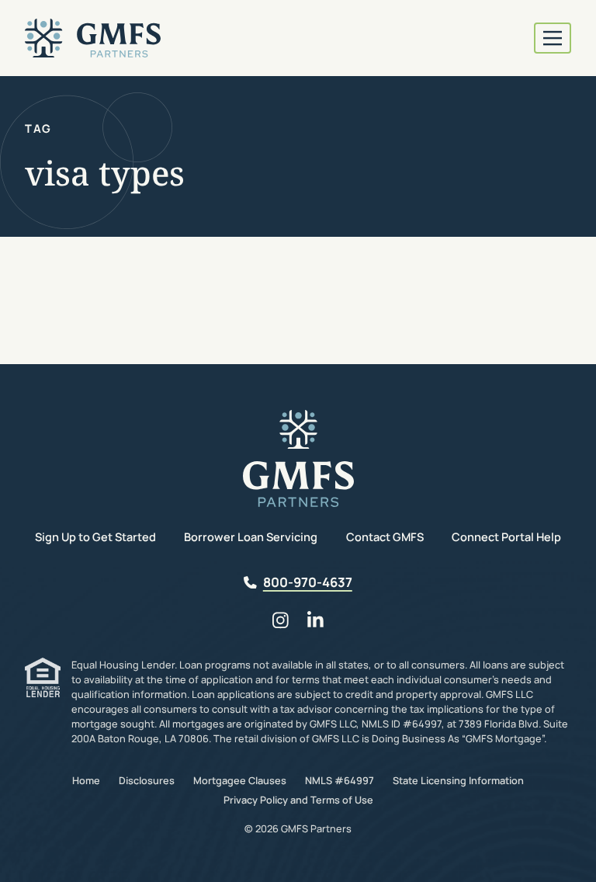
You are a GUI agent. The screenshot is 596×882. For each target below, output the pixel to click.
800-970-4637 (307, 582)
